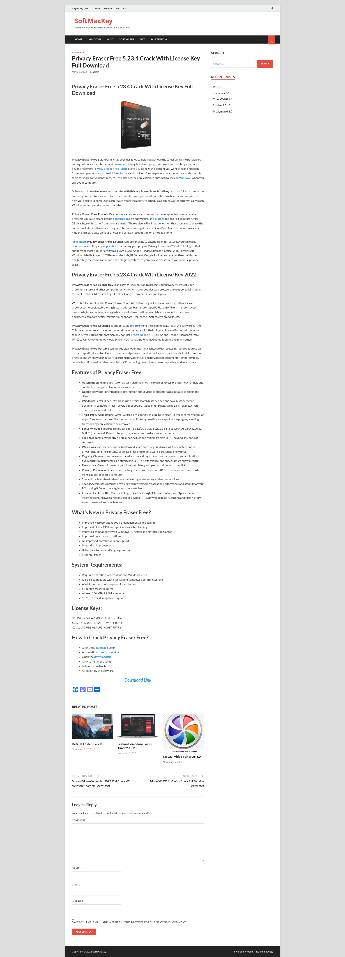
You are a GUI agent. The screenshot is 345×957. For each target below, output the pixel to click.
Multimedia (159, 39)
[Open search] (271, 39)
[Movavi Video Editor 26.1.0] (183, 752)
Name (76, 868)
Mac (118, 8)
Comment (79, 820)
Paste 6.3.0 (219, 87)
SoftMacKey (93, 20)
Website (77, 901)
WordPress (252, 951)
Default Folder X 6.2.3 (87, 744)
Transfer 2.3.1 (221, 93)
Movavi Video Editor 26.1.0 (182, 756)
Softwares (126, 39)
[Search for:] (242, 64)
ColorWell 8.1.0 (222, 99)
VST (125, 8)
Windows (108, 8)
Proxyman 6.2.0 (222, 111)
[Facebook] (272, 8)
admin (96, 71)
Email (77, 884)
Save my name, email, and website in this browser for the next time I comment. (129, 922)
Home (97, 8)
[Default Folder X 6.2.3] (92, 740)
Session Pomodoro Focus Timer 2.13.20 (134, 746)
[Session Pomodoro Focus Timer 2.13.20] (138, 740)
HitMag (268, 951)
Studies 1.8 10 (221, 105)
